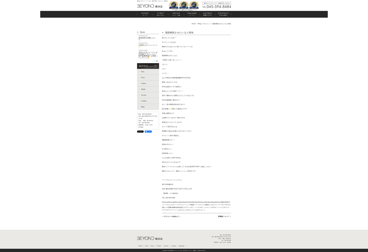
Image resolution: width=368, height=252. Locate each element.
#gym (181, 202)
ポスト (141, 131)
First (160, 15)
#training (171, 202)
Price (176, 15)
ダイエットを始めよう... (172, 216)
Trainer (192, 15)
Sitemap (181, 246)
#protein (186, 202)
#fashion (218, 202)
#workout (165, 202)
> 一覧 (156, 61)
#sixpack (202, 202)
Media (143, 89)
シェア (149, 131)
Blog (142, 107)
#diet (190, 202)
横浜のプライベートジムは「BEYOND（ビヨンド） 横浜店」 (184, 250)
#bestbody (195, 202)
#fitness (176, 202)
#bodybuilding (210, 202)
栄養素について (223, 216)
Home (145, 15)
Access (207, 15)
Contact (223, 15)
